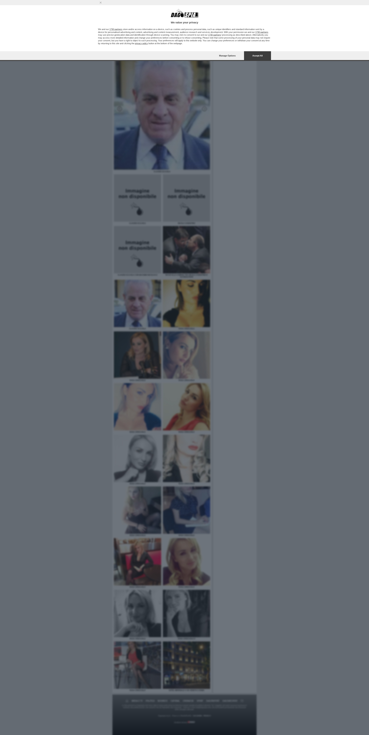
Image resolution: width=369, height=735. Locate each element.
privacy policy (141, 43)
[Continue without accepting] (100, 2)
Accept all (257, 55)
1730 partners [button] (115, 29)
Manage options (227, 55)
